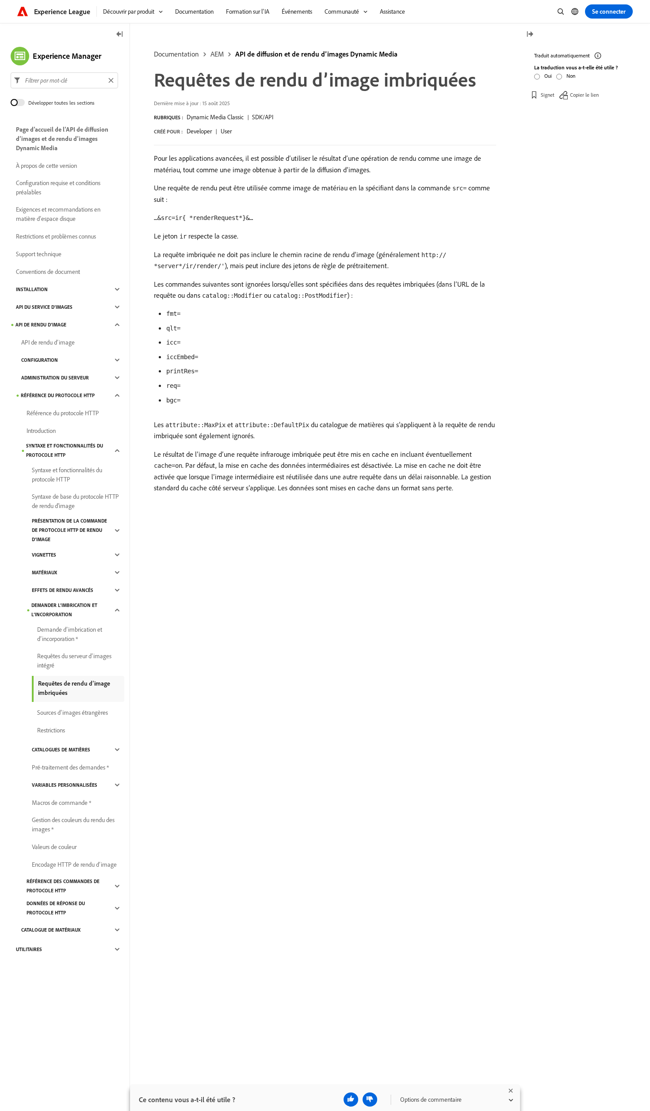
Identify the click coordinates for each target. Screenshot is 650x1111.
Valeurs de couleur (54, 847)
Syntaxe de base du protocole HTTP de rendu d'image (75, 501)
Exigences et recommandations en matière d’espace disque (58, 214)
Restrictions (51, 730)
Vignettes (44, 555)
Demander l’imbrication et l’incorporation (64, 610)
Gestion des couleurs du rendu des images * (73, 824)
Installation (32, 289)
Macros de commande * (61, 803)
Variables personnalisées (64, 785)
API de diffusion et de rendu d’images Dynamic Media (316, 53)
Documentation (176, 53)
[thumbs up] (351, 1099)
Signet (547, 94)
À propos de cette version (46, 166)
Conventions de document (48, 272)
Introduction (41, 431)
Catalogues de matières (61, 750)
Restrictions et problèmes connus (56, 236)
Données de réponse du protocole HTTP (56, 908)
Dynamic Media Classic (215, 117)
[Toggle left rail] (120, 35)
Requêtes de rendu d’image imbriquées (74, 688)
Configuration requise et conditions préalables (58, 187)
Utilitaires (29, 949)
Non (570, 75)
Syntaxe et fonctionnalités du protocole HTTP (64, 450)
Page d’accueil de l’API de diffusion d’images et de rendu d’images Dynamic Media (62, 138)
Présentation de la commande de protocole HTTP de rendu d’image (69, 530)
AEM (217, 53)
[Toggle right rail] (529, 35)
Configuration (39, 360)
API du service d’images (44, 307)
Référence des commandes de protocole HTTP (63, 886)
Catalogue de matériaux (50, 930)
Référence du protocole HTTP (58, 395)
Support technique (38, 254)
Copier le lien (584, 94)
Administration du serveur (55, 378)
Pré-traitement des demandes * (70, 767)
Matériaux (44, 572)
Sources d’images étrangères (72, 713)
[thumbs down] (370, 1099)
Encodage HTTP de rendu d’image (74, 864)
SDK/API (262, 117)
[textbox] (64, 80)
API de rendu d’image (40, 325)
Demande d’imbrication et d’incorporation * (69, 634)
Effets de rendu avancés (62, 590)
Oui (548, 75)
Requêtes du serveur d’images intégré (74, 660)
